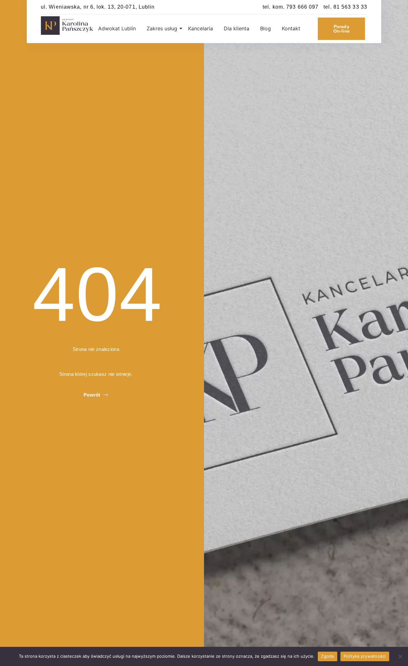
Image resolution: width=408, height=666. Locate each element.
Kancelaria (200, 28)
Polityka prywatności (365, 656)
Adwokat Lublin (117, 28)
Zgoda (327, 656)
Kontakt (291, 28)
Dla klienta (236, 28)
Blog (265, 28)
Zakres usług (162, 28)
